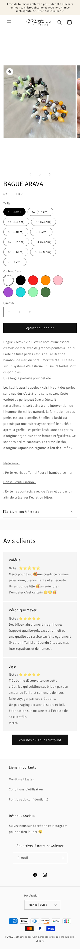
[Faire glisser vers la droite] (50, 174)
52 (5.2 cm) (40, 212)
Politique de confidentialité (28, 799)
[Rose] (58, 280)
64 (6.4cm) (43, 242)
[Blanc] (8, 280)
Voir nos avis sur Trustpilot (40, 740)
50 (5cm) (14, 212)
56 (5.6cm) (43, 222)
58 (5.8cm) (16, 232)
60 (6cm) (41, 232)
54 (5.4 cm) (16, 222)
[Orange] (45, 280)
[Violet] (8, 292)
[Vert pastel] (33, 292)
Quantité (8, 303)
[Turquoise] (21, 292)
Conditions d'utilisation (26, 789)
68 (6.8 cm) (43, 252)
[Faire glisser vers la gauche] (30, 174)
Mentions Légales (21, 779)
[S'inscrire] (62, 858)
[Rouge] (33, 280)
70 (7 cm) (15, 262)
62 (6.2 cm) (16, 242)
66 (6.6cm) (16, 252)
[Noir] (21, 280)
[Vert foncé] (45, 292)
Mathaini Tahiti (23, 936)
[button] (9, 22)
